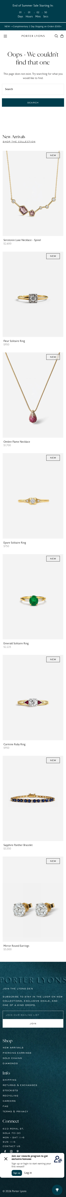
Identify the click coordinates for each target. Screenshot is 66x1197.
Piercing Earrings (17, 1053)
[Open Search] (56, 36)
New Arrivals (13, 1047)
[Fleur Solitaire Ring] (33, 294)
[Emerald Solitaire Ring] (33, 596)
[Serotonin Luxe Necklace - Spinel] (33, 193)
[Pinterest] (18, 1152)
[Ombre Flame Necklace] (33, 395)
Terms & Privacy (15, 1111)
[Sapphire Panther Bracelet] (33, 798)
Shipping (9, 1080)
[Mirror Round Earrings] (33, 899)
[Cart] (62, 36)
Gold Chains (12, 1058)
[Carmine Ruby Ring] (33, 697)
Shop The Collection (19, 141)
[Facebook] (5, 1152)
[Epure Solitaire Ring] (33, 495)
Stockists (10, 1090)
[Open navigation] (11, 36)
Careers (9, 1101)
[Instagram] (11, 1152)
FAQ (5, 1106)
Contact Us (11, 1146)
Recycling (10, 1096)
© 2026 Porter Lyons (14, 1191)
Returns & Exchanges (20, 1085)
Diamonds (10, 1063)
